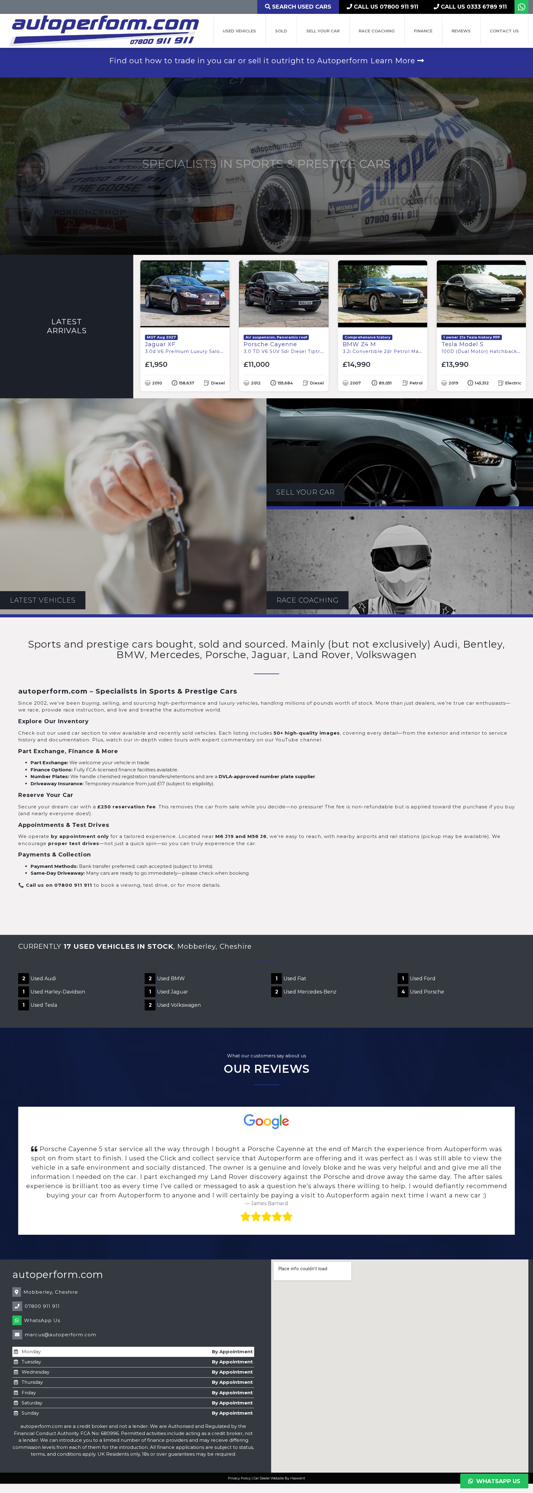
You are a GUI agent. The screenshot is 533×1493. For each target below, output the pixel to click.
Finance (423, 30)
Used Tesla (40, 1005)
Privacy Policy (239, 1450)
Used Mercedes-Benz (306, 992)
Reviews (461, 30)
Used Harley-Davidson (54, 992)
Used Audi (39, 978)
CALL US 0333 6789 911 (473, 6)
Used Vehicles (239, 30)
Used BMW (167, 978)
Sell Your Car (323, 30)
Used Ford (419, 978)
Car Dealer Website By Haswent (279, 1450)
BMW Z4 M (406, 347)
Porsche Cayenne (320, 347)
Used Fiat (290, 978)
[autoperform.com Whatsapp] (521, 8)
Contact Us (504, 30)
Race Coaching (377, 30)
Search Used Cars (301, 6)
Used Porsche (422, 992)
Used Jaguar (168, 992)
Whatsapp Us (496, 1481)
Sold (281, 30)
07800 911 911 (42, 1278)
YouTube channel (298, 740)
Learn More (393, 60)
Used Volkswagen (175, 1005)
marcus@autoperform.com (60, 1307)
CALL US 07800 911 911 (385, 6)
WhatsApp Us (42, 1293)
